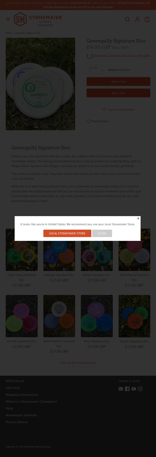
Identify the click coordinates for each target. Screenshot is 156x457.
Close (102, 233)
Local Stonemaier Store (67, 233)
